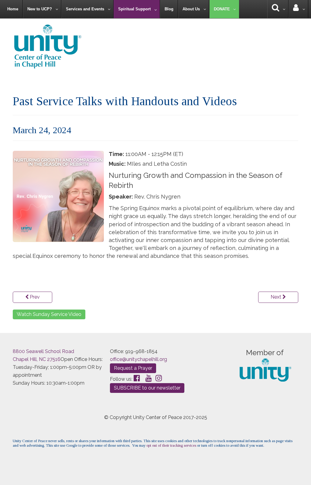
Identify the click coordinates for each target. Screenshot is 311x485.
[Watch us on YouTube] (148, 378)
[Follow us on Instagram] (159, 378)
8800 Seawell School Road (43, 351)
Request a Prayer (133, 368)
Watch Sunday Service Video (49, 314)
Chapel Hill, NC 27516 (36, 359)
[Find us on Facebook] (137, 378)
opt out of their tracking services (171, 445)
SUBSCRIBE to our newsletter (147, 388)
